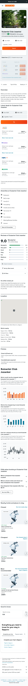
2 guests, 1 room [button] (7, 44)
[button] (26, 1)
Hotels (9, 679)
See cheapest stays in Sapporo (22, 538)
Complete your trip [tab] (8, 634)
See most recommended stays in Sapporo (21, 569)
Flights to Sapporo (8, 643)
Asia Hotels (15, 679)
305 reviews (20, 34)
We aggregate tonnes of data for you (11, 669)
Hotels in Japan (22, 679)
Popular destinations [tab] (20, 634)
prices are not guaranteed (7, 662)
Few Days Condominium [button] (7, 558)
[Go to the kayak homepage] (9, 5)
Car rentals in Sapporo (9, 645)
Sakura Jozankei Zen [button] (6, 526)
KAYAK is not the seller (8, 667)
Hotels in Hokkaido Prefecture (9, 681)
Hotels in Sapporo (8, 647)
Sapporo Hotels (20, 681)
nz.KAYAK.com (3, 679)
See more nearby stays (21, 507)
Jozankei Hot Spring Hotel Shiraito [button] (9, 590)
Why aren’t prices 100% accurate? (11, 672)
